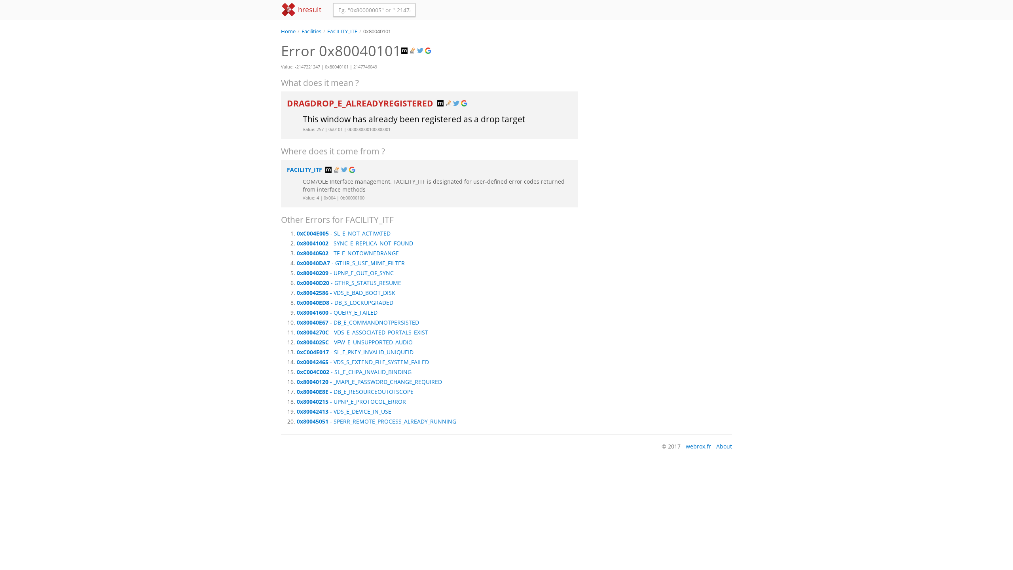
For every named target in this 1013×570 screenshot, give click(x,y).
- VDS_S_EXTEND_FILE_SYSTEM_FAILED (363, 362)
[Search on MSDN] (405, 51)
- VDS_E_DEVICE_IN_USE (344, 411)
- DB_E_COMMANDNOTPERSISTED (358, 322)
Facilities (311, 31)
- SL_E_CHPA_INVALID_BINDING (354, 372)
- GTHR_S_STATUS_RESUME (349, 283)
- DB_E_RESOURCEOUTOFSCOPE (355, 391)
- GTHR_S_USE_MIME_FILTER (351, 263)
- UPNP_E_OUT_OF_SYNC (345, 273)
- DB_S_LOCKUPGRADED (345, 302)
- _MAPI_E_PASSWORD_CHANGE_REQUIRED (369, 382)
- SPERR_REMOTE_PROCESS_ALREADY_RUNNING (376, 421)
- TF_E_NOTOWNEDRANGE (348, 253)
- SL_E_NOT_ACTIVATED (344, 233)
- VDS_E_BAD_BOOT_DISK (346, 292)
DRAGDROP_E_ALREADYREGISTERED (361, 103)
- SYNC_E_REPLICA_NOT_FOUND (355, 243)
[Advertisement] (661, 90)
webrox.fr (698, 446)
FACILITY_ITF (342, 31)
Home (288, 31)
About (724, 446)
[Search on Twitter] (421, 51)
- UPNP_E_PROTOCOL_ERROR (351, 401)
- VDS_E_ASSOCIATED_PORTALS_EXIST (362, 332)
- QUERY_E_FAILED (337, 312)
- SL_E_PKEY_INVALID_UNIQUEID (355, 352)
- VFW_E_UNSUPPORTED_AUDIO (355, 342)
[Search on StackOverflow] (413, 51)
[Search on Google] (429, 51)
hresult (308, 9)
